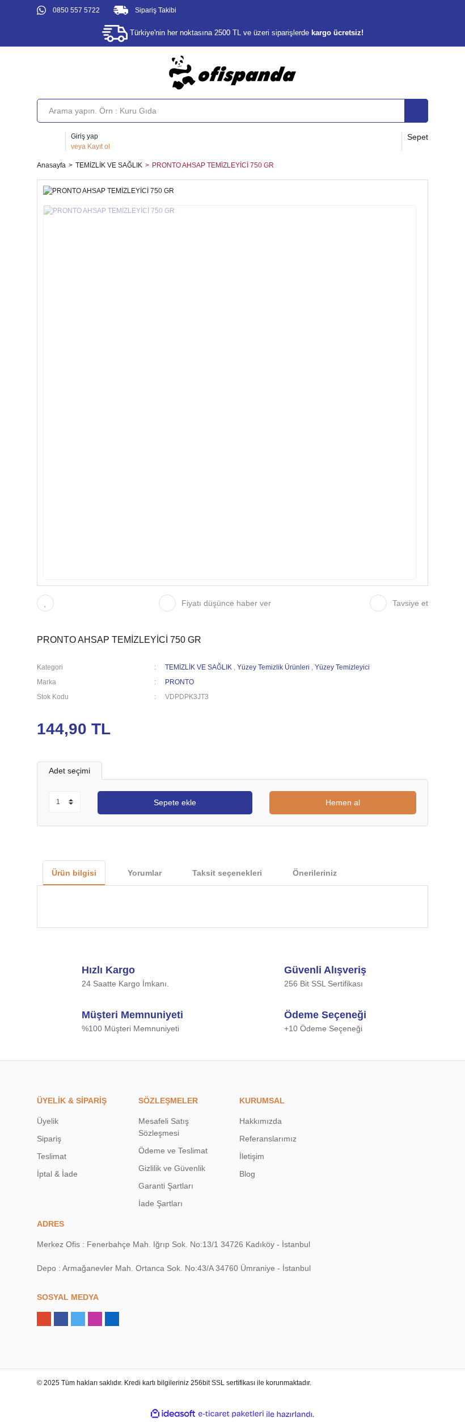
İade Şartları (160, 1203)
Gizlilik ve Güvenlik (171, 1168)
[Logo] (232, 72)
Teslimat (51, 1156)
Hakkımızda (260, 1121)
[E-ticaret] (231, 1414)
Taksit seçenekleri (227, 872)
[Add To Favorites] (48, 603)
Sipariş (49, 1138)
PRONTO (179, 682)
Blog (247, 1173)
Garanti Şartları (165, 1185)
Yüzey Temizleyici (342, 667)
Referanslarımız (268, 1138)
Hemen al (342, 802)
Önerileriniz (315, 872)
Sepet (417, 136)
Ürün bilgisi (74, 872)
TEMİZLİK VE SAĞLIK (198, 667)
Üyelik (47, 1121)
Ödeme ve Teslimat (173, 1150)
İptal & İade (57, 1173)
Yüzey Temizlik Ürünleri (273, 667)
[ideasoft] (173, 1414)
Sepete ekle (175, 802)
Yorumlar (145, 872)
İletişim (251, 1156)
